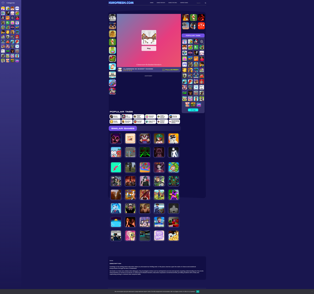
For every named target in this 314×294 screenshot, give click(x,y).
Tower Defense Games (162, 116)
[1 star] (124, 70)
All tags (193, 110)
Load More (145, 246)
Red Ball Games (139, 122)
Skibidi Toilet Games (139, 116)
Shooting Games (127, 122)
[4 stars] (129, 70)
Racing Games (175, 116)
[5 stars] (131, 70)
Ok (198, 291)
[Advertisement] (148, 92)
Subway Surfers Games (162, 121)
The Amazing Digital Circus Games (175, 121)
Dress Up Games (151, 116)
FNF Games (128, 116)
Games (151, 2)
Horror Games (184, 2)
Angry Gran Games (152, 122)
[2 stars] (125, 70)
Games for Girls (172, 2)
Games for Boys (161, 2)
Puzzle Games (116, 122)
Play (149, 48)
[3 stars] (127, 70)
